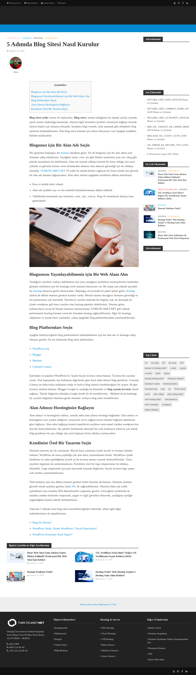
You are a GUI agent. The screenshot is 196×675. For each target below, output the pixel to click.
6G (163, 363)
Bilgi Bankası (32, 3)
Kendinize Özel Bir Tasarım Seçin (49, 108)
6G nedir (172, 363)
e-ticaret (148, 373)
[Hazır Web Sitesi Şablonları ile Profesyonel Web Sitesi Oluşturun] (149, 234)
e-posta (183, 368)
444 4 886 (14, 644)
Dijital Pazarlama (126, 9)
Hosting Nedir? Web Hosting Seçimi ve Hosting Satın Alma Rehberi (116, 574)
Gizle (67, 85)
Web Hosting (107, 628)
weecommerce (171, 399)
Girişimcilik (14, 38)
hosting (37, 290)
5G (146, 363)
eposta (166, 373)
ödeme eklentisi (151, 410)
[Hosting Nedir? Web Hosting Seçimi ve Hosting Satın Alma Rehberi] (84, 576)
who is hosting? (151, 404)
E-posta (55, 9)
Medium (37, 360)
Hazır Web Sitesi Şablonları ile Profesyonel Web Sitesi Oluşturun (173, 236)
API (182, 363)
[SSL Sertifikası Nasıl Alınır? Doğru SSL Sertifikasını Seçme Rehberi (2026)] (84, 557)
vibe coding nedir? (175, 394)
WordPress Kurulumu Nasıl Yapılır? (52, 534)
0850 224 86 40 (16, 647)
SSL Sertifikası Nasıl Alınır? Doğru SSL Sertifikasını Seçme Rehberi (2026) (116, 554)
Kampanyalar (61, 628)
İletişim (62, 3)
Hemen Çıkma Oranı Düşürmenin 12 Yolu (98, 604)
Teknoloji (147, 9)
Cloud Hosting (108, 633)
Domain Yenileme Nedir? (40, 572)
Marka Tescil (154, 628)
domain (65, 152)
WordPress (71, 9)
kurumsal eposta (170, 384)
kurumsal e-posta (152, 384)
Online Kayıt (49, 3)
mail (163, 389)
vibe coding (159, 394)
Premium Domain (156, 648)
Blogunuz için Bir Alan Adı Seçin (49, 91)
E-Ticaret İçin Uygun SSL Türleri (163, 154)
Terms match (179, 389)
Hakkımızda (60, 633)
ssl (169, 389)
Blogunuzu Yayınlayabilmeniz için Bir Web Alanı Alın (60, 96)
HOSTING (42, 9)
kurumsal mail (151, 389)
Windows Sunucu (109, 650)
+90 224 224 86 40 (18, 650)
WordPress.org (40, 348)
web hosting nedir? (153, 399)
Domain (27, 38)
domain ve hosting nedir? (156, 368)
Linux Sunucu (108, 656)
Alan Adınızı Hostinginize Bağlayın (50, 104)
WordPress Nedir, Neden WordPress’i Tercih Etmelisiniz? (64, 528)
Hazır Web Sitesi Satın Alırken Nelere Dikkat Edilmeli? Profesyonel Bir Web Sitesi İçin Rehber (47, 556)
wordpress (166, 404)
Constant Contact (42, 366)
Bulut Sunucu (108, 645)
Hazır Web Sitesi (156, 659)
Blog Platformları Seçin (44, 100)
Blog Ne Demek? (42, 522)
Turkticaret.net (15, 3)
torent (147, 394)
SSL (74, 486)
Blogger (36, 354)
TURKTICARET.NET (53, 170)
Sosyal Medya (103, 9)
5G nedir (155, 363)
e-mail (173, 368)
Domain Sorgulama (157, 633)
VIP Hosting (107, 639)
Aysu (15, 72)
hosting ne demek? (176, 378)
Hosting (38, 38)
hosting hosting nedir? (154, 378)
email (158, 373)
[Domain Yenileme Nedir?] (16, 576)
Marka (86, 9)
